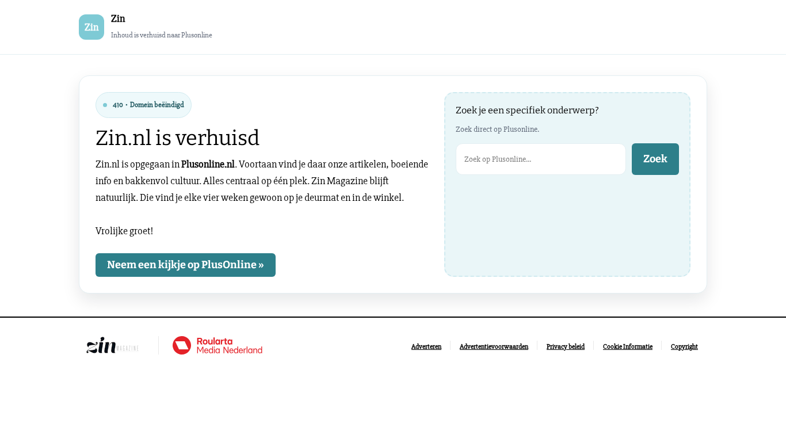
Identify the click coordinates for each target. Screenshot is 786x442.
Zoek (655, 159)
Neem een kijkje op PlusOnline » (185, 264)
